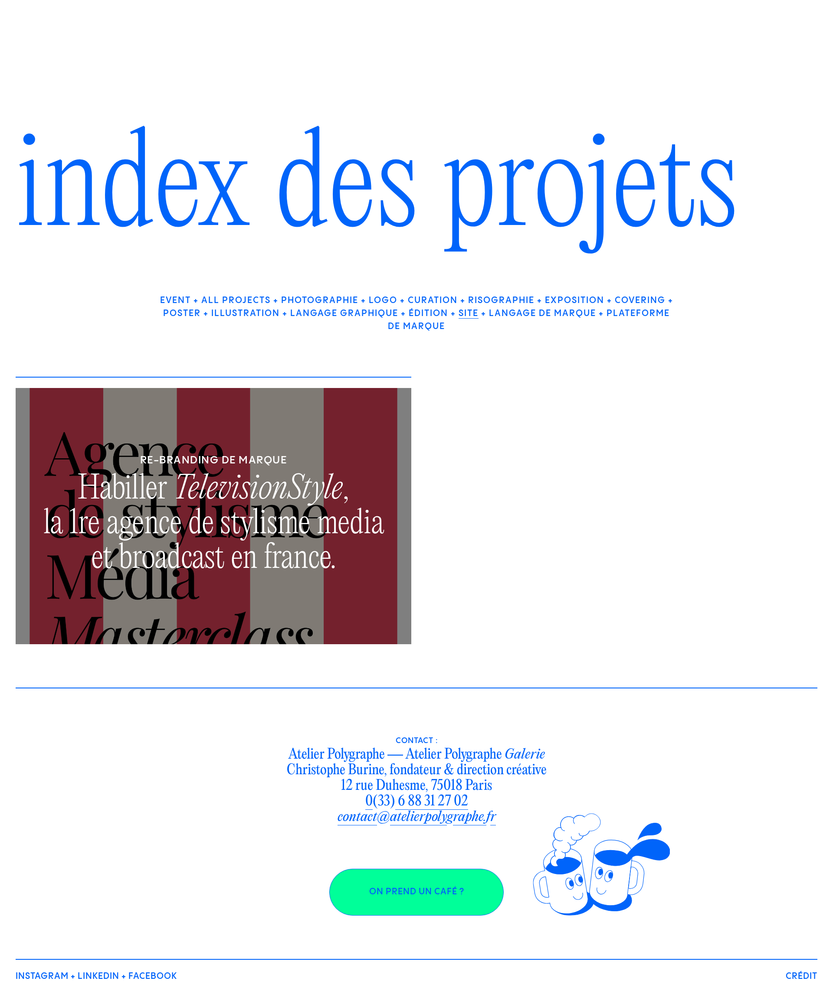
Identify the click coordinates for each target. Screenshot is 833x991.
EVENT (175, 300)
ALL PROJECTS (236, 300)
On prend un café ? (416, 891)
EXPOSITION (574, 300)
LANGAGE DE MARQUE (542, 313)
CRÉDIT (801, 976)
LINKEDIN (98, 976)
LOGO (383, 300)
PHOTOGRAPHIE (319, 300)
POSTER (182, 313)
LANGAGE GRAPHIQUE (344, 313)
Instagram (42, 976)
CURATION (433, 300)
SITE (469, 313)
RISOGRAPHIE (501, 300)
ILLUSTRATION (245, 313)
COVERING (640, 300)
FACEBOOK (152, 976)
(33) (416, 801)
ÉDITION (428, 313)
